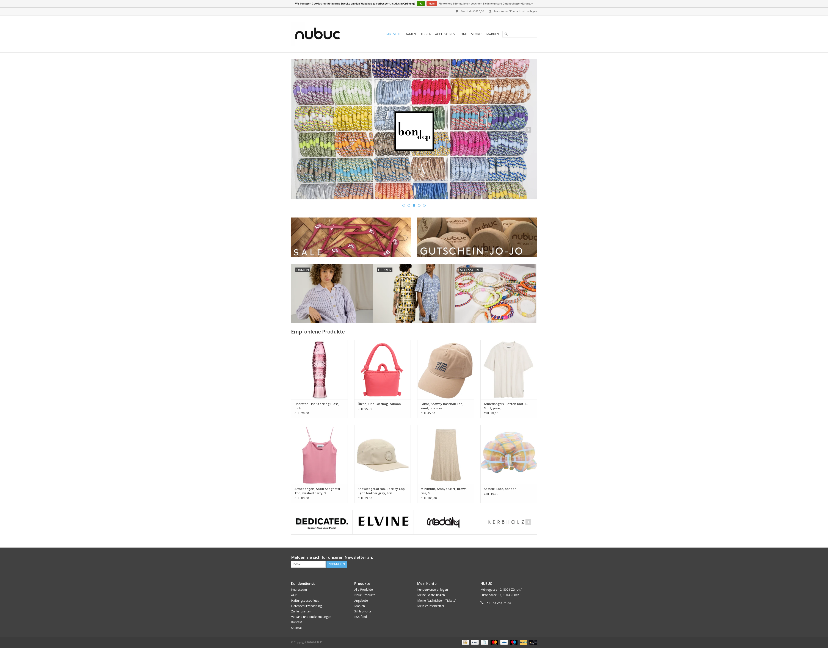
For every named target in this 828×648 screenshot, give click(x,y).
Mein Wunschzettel (430, 606)
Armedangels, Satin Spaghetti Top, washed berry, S (317, 491)
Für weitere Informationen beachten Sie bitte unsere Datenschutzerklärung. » (486, 3)
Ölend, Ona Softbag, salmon (379, 404)
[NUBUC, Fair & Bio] (322, 34)
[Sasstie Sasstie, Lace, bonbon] (508, 454)
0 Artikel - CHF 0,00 (472, 11)
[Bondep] (414, 129)
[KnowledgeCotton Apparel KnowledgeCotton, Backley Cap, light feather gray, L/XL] (382, 454)
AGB (294, 595)
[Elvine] (383, 522)
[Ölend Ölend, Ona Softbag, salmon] (382, 369)
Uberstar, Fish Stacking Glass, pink (317, 406)
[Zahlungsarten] (465, 642)
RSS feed (360, 617)
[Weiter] (528, 130)
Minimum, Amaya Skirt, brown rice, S (444, 491)
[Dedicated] (321, 522)
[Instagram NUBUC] (533, 557)
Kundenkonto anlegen (432, 589)
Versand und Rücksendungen (311, 617)
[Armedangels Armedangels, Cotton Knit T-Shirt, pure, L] (508, 369)
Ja (420, 3)
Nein (431, 3)
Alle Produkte (363, 589)
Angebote (361, 600)
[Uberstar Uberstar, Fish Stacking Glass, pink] (319, 369)
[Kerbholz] (505, 522)
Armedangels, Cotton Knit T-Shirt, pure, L (506, 406)
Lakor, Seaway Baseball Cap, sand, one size (442, 406)
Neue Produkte (364, 595)
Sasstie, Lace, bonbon (500, 489)
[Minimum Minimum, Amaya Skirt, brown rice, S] (445, 454)
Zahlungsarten (301, 611)
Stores (477, 34)
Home (462, 34)
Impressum (299, 589)
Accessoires (445, 34)
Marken (492, 34)
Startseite (392, 34)
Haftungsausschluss (305, 600)
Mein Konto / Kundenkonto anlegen (515, 11)
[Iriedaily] (444, 522)
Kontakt (296, 622)
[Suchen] (504, 34)
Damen (410, 34)
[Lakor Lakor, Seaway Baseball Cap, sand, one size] (445, 369)
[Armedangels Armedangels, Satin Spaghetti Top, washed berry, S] (319, 454)
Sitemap (297, 628)
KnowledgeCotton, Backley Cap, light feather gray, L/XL (382, 491)
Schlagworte (363, 611)
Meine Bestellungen (431, 595)
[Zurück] (300, 130)
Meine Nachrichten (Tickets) (436, 600)
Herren (425, 34)
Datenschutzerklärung (306, 606)
